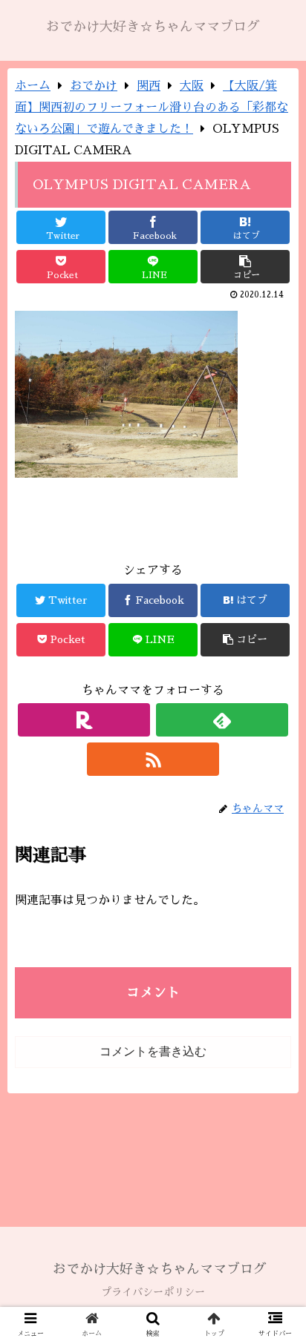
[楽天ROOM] (84, 720)
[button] (275, 1220)
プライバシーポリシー (153, 1292)
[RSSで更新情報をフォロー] (153, 759)
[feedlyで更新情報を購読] (222, 720)
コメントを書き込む (153, 1051)
